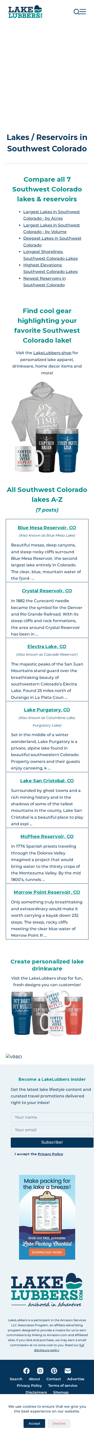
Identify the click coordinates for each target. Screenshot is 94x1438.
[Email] (68, 1371)
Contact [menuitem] (53, 1379)
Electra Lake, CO (47, 646)
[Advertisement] (47, 73)
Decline (59, 1423)
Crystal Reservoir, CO (47, 591)
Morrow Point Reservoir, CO (47, 892)
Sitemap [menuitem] (61, 1392)
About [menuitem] (34, 1379)
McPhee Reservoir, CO (47, 836)
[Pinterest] (54, 1371)
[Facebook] (26, 1371)
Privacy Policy (50, 1154)
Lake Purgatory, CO (47, 710)
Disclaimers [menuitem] (36, 1392)
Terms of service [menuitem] (62, 1385)
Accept (34, 1423)
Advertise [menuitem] (75, 1379)
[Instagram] (40, 1371)
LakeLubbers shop (52, 352)
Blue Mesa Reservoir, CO (47, 528)
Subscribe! (52, 1142)
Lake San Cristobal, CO (47, 781)
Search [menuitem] (16, 1379)
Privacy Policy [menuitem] (29, 1385)
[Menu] (82, 11)
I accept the (39, 1154)
